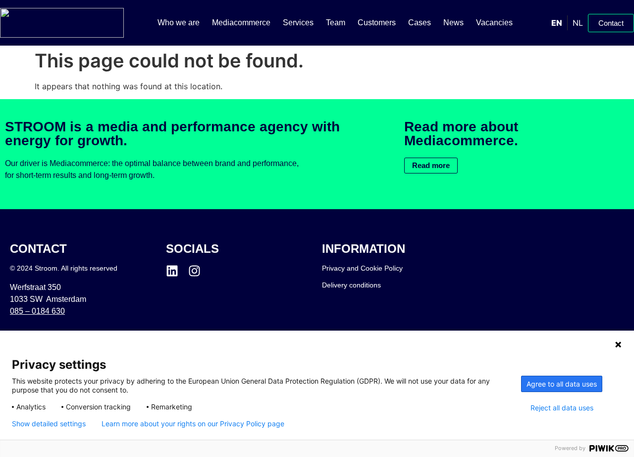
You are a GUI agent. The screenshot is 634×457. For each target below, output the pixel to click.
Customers (377, 22)
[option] (577, 22)
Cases (419, 22)
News (453, 22)
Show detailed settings (49, 424)
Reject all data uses (561, 408)
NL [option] (578, 23)
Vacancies (494, 22)
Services (298, 22)
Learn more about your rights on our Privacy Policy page (193, 424)
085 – (37, 311)
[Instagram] (194, 271)
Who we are (179, 22)
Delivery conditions (351, 285)
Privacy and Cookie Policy (362, 268)
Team (335, 22)
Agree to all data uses (562, 384)
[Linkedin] (172, 271)
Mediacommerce (241, 22)
